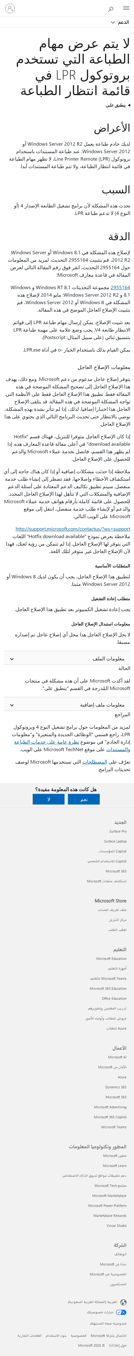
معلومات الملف (109, 658)
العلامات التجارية (29, 1335)
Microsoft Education (111, 958)
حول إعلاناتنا (118, 1345)
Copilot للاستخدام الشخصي (107, 861)
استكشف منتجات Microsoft (107, 881)
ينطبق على (116, 105)
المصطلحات (94, 761)
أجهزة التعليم (117, 968)
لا (48, 799)
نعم (84, 799)
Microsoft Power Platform (107, 1205)
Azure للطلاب (116, 1028)
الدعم (123, 22)
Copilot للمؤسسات (113, 851)
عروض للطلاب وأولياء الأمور (106, 1018)
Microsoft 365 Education (108, 988)
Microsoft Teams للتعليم (108, 978)
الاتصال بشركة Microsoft (109, 1335)
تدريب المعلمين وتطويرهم (107, 1008)
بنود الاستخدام (56, 1335)
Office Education (114, 998)
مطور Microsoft (115, 1155)
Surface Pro (118, 831)
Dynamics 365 (116, 1087)
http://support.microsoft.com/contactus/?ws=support (73, 528)
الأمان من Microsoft (112, 1067)
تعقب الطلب (117, 929)
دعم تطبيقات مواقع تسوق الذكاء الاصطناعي (94, 1175)
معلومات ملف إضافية (102, 704)
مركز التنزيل (118, 919)
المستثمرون (118, 1284)
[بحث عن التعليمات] (112, 8)
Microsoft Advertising (110, 1107)
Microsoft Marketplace (109, 1195)
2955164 (120, 287)
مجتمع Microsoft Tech (110, 1185)
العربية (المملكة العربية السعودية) (92, 1302)
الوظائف (120, 1254)
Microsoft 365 (116, 871)
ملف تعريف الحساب (112, 909)
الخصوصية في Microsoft (108, 1274)
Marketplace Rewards (110, 1215)
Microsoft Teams (114, 1127)
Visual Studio (117, 1225)
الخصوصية (79, 1335)
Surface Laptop (115, 841)
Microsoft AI (117, 1057)
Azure (122, 1077)
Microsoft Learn (115, 1165)
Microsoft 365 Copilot (110, 1117)
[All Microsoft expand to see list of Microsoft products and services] (126, 8)
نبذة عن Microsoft (113, 1264)
